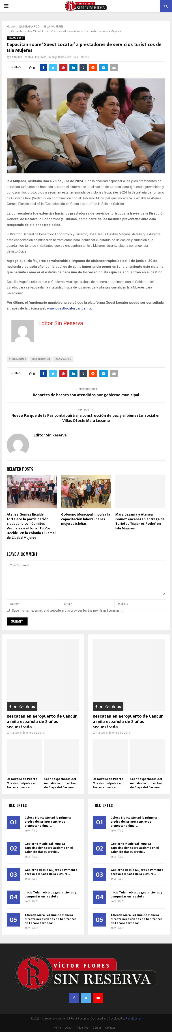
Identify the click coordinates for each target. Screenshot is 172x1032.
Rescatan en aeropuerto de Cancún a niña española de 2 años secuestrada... (42, 721)
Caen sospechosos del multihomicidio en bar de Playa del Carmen (60, 783)
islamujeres (63, 359)
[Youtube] (98, 998)
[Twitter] (86, 998)
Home (57, 1027)
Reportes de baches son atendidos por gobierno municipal (86, 395)
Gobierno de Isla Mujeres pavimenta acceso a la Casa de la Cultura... (51, 871)
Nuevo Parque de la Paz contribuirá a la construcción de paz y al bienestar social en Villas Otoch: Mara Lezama (86, 418)
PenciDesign (134, 1018)
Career (97, 1027)
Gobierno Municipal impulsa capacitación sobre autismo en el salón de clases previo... (49, 847)
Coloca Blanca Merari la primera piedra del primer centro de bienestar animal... (48, 821)
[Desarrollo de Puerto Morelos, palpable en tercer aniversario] (24, 756)
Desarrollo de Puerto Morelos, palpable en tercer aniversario (22, 783)
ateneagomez (17, 359)
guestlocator (41, 359)
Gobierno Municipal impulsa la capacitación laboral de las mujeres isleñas (85, 519)
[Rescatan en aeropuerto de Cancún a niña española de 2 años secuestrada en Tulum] (43, 675)
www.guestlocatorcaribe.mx (69, 308)
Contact (110, 1027)
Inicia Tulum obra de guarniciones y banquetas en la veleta (50, 894)
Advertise (82, 1027)
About (68, 1027)
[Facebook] (74, 998)
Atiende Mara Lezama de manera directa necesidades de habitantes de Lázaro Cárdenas (50, 919)
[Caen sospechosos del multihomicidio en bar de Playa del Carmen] (61, 756)
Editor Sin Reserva (21, 57)
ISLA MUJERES (16, 38)
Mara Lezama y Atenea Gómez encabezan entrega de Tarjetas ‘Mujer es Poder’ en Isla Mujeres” (140, 521)
